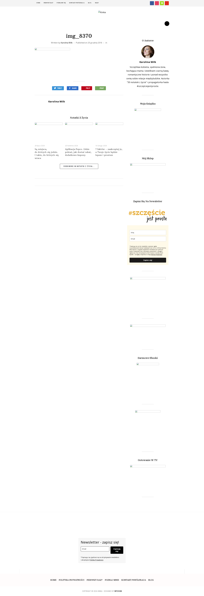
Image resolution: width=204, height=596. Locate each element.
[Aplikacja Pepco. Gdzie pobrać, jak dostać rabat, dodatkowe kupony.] (79, 131)
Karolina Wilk (66, 42)
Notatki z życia (79, 117)
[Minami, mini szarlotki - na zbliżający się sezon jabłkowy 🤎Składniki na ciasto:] (106, 519)
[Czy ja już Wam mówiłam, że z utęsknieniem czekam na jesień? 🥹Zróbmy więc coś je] (21, 519)
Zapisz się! (147, 260)
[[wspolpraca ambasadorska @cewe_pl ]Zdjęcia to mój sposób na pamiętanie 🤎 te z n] (49, 519)
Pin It (88, 88)
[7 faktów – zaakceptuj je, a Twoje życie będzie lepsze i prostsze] (109, 131)
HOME (38, 3)
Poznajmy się (61, 3)
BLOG (89, 3)
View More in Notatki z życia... (79, 166)
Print (102, 88)
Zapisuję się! (116, 550)
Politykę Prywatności (96, 560)
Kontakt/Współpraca (77, 3)
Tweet (59, 88)
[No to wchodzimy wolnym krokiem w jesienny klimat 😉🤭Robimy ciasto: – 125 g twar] (78, 519)
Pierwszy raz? (48, 3)
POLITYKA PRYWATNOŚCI (71, 580)
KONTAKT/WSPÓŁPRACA (133, 580)
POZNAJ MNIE (112, 580)
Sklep (97, 3)
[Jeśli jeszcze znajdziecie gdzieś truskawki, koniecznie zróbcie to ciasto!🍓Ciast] (64, 519)
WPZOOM (118, 591)
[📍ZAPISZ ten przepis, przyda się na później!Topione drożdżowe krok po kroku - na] (120, 519)
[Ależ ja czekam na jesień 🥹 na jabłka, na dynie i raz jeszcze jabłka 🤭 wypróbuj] (163, 519)
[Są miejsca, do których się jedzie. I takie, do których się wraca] (49, 131)
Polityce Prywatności (156, 254)
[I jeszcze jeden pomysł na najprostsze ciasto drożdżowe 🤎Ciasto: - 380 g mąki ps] (135, 519)
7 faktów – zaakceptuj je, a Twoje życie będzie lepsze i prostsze (108, 152)
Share (74, 88)
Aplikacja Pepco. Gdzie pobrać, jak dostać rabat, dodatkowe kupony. (78, 152)
